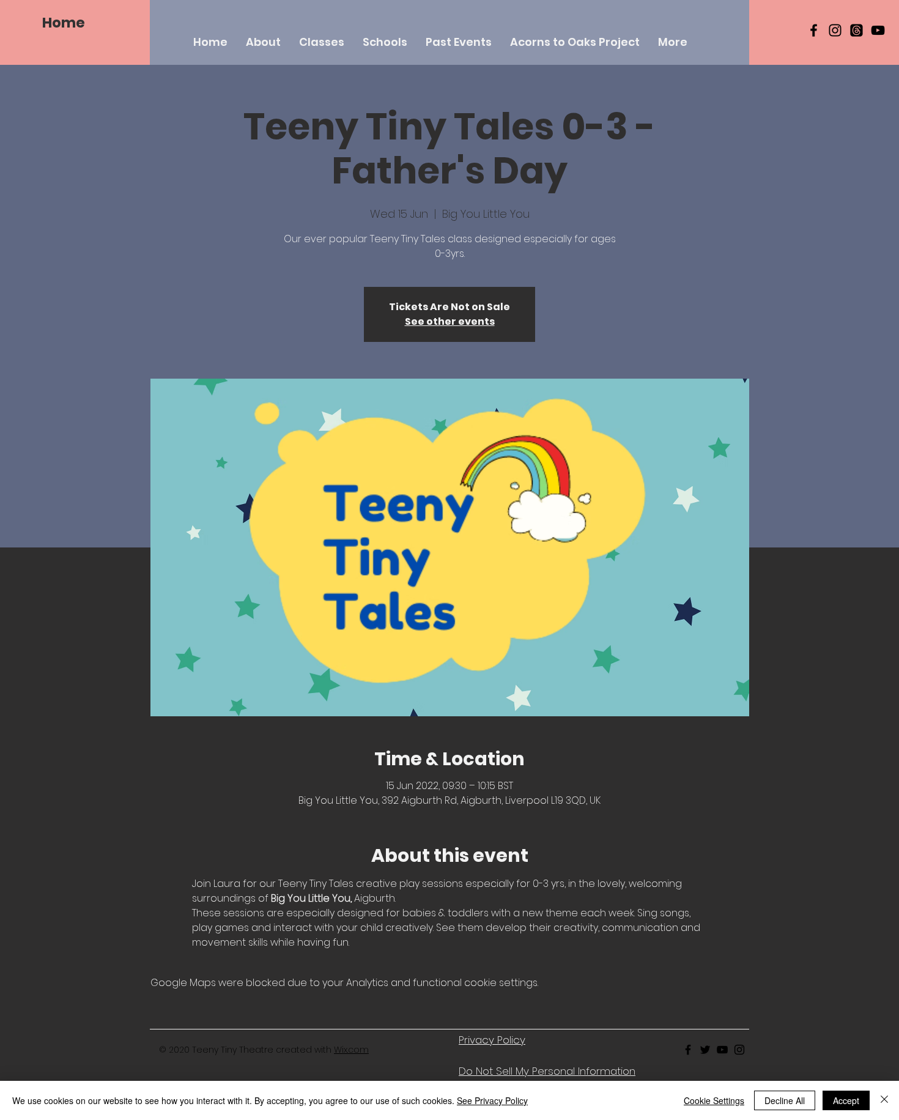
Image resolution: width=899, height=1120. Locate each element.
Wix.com (351, 1050)
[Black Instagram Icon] (835, 30)
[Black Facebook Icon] (813, 30)
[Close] (884, 1100)
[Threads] (856, 30)
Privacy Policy (492, 1040)
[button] (321, 42)
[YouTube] (878, 30)
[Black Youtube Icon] (722, 1049)
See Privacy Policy (492, 1100)
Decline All (784, 1100)
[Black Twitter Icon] (705, 1049)
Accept (846, 1100)
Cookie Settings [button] (714, 1100)
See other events (450, 321)
